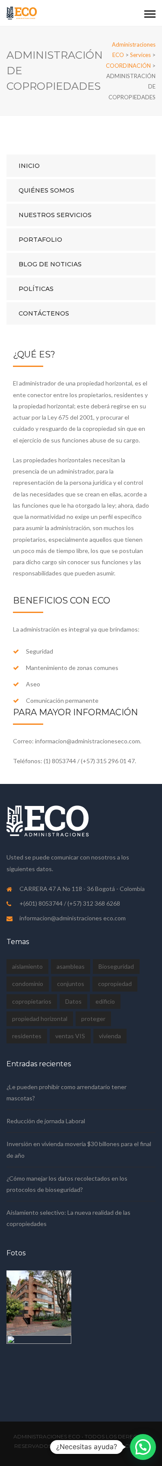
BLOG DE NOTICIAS (50, 264)
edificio (105, 1001)
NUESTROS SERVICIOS (55, 215)
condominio (27, 983)
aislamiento (27, 966)
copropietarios (31, 1001)
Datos (73, 1001)
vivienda (110, 1035)
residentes (26, 1035)
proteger (93, 1018)
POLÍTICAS (36, 289)
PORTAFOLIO (40, 239)
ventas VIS (70, 1035)
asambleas (71, 966)
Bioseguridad (116, 966)
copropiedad (115, 983)
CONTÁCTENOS (44, 313)
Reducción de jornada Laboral (45, 1121)
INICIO (29, 166)
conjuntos (70, 983)
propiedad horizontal (39, 1018)
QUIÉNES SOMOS (46, 190)
